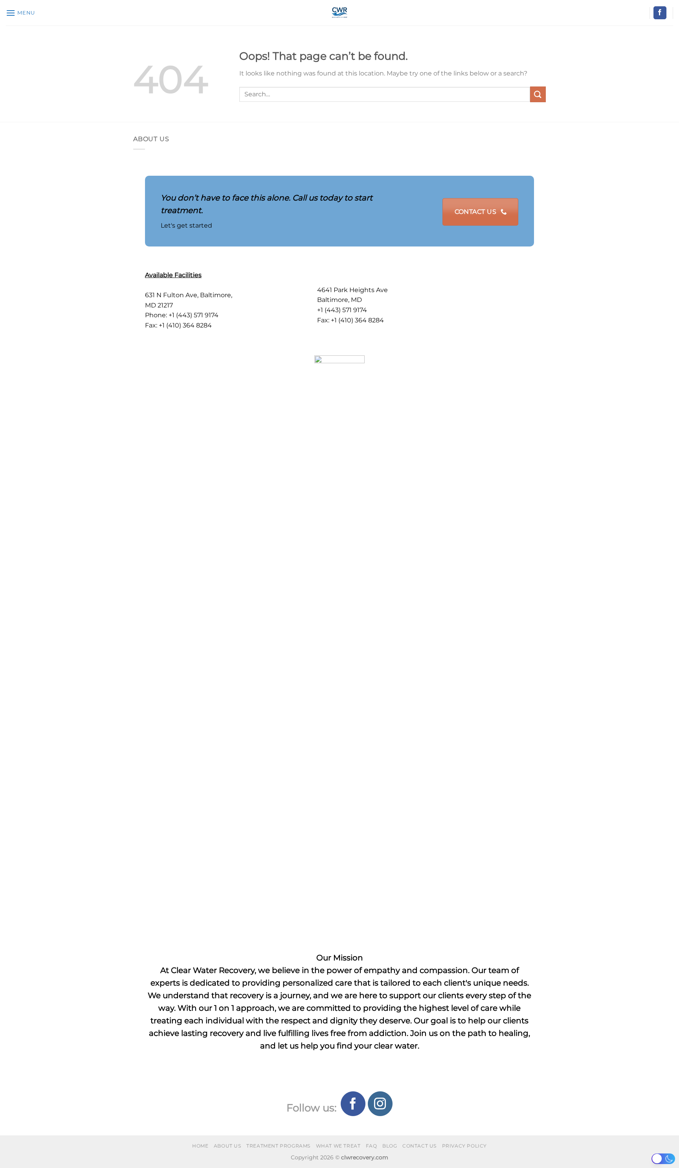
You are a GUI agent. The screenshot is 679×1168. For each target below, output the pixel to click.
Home (200, 1146)
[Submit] (538, 94)
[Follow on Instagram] (380, 1103)
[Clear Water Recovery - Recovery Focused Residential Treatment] (340, 13)
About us (227, 1146)
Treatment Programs (278, 1146)
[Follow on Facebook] (659, 13)
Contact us (419, 1146)
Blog (389, 1146)
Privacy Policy (464, 1146)
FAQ (371, 1146)
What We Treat (338, 1146)
